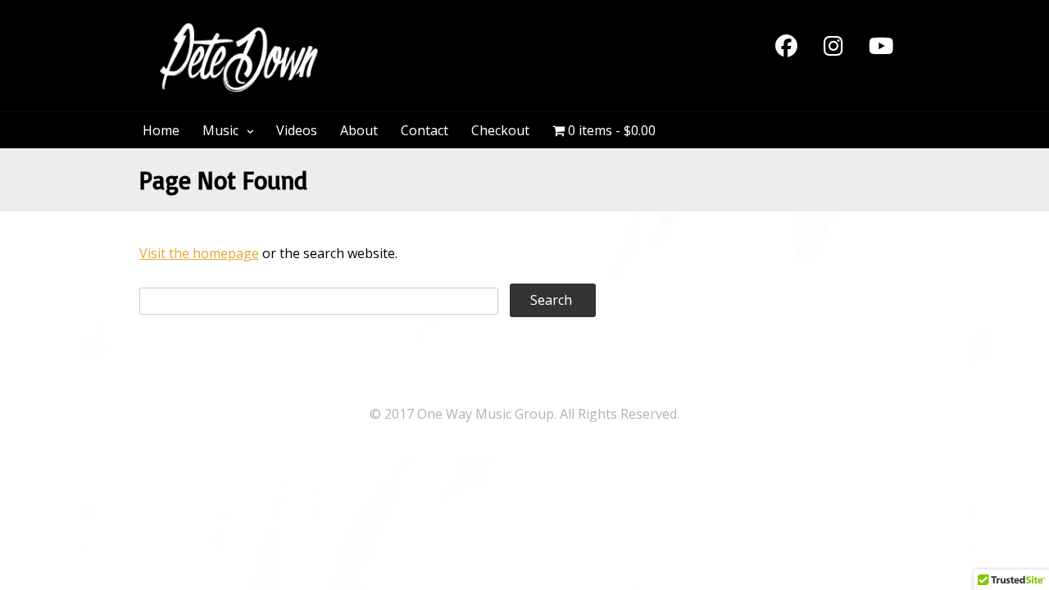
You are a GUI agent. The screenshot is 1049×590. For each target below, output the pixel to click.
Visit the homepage (199, 253)
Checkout (500, 130)
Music (220, 130)
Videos (296, 130)
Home (161, 130)
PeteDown (400, 31)
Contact (424, 130)
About (359, 130)
